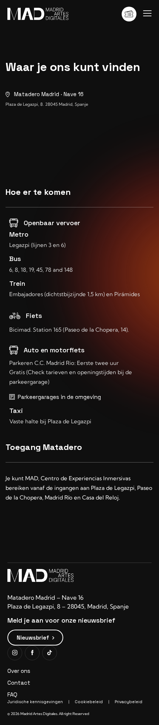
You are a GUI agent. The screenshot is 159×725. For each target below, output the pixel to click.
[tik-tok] (49, 653)
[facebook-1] (32, 653)
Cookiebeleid (89, 701)
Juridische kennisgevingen (35, 701)
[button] (147, 13)
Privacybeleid (128, 701)
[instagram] (14, 653)
